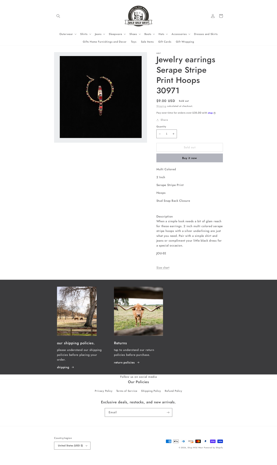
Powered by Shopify (213, 447)
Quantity (161, 126)
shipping (63, 367)
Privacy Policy (103, 391)
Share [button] (164, 120)
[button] (58, 16)
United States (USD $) (70, 445)
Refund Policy (173, 391)
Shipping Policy (151, 391)
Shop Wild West (195, 447)
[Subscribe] (168, 412)
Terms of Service (126, 391)
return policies (124, 362)
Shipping (161, 106)
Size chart (162, 267)
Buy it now (189, 158)
